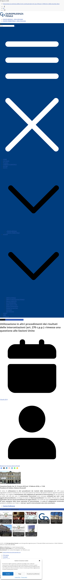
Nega (19, 574)
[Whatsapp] (14, 468)
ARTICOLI (2, 320)
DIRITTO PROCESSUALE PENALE (15, 299)
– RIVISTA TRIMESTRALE (13, 233)
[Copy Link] (17, 468)
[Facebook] (1, 468)
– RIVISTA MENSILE (11, 231)
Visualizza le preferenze (33, 574)
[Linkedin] (6, 468)
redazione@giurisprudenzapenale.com (12, 552)
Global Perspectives (12, 308)
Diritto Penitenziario (12, 306)
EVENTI (5, 313)
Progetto (5, 163)
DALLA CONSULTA (11, 301)
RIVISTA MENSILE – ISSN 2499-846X (13, 19)
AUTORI (5, 166)
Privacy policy (24, 577)
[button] (39, 560)
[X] (4, 468)
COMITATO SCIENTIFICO (10, 164)
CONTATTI (6, 317)
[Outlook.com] (12, 468)
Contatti (5, 557)
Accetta (8, 574)
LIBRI (4, 315)
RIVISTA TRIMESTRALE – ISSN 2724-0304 (14, 21)
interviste (9, 310)
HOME (5, 159)
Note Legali (6, 558)
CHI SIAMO (6, 161)
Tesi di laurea (10, 311)
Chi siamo (6, 555)
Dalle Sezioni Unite (11, 305)
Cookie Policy (17, 577)
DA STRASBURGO (11, 303)
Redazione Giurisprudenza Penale (10, 466)
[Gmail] (9, 468)
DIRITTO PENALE (11, 298)
